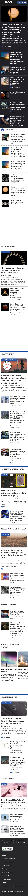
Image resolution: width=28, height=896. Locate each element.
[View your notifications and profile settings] (22, 2)
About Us (4, 855)
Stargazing (5, 252)
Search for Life (6, 702)
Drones (4, 784)
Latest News (10, 130)
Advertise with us (6, 875)
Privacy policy (5, 865)
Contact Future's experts (8, 858)
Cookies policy (6, 869)
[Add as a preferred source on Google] (7, 849)
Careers (4, 882)
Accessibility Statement (8, 872)
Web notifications (6, 879)
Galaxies (4, 474)
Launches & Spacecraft (9, 359)
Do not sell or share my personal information (13, 886)
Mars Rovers (5, 534)
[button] (25, 2)
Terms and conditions (7, 862)
